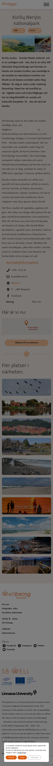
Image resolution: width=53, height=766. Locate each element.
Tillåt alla (11, 757)
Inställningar (34, 757)
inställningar (21, 753)
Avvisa (22, 757)
